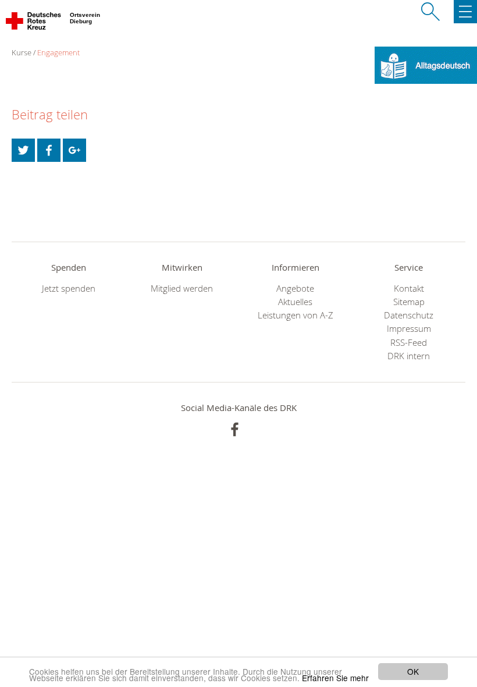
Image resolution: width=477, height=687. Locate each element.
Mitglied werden (182, 288)
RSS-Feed (408, 342)
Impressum (409, 328)
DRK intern (408, 356)
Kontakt (409, 288)
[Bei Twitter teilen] (23, 150)
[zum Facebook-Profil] (234, 429)
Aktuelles (295, 301)
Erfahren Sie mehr (335, 678)
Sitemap (409, 301)
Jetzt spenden (68, 288)
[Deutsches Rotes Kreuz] (34, 23)
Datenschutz (408, 315)
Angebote (295, 288)
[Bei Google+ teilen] (74, 150)
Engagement (58, 52)
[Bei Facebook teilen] (48, 150)
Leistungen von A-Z (295, 315)
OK (413, 671)
